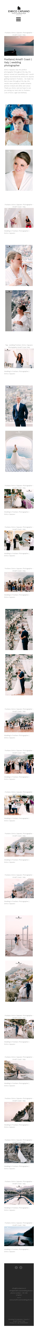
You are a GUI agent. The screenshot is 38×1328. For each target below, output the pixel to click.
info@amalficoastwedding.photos (21, 1290)
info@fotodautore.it (19, 1288)
